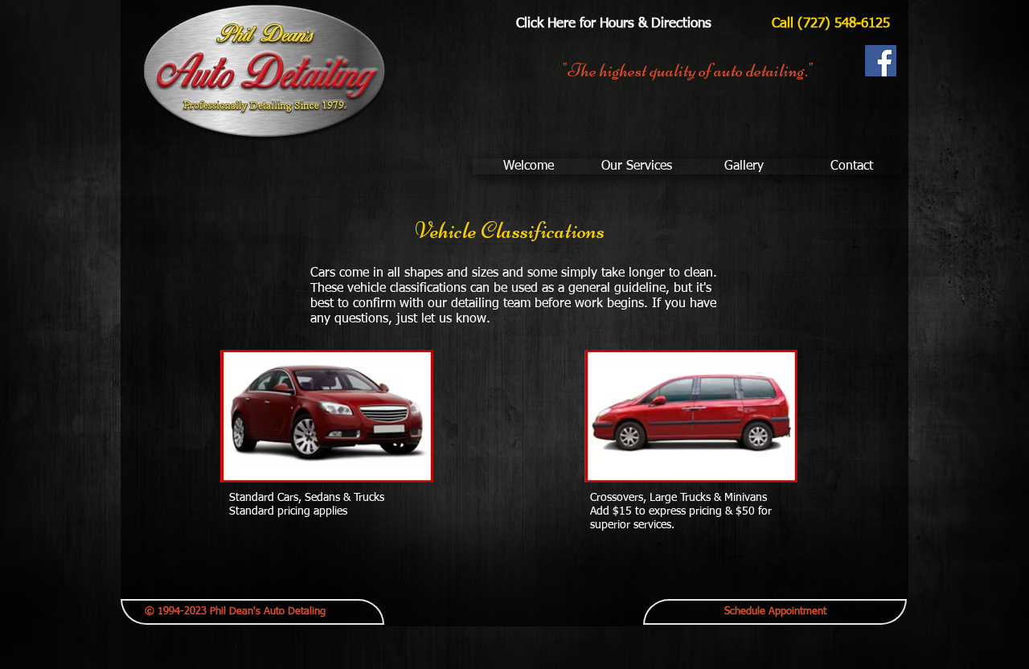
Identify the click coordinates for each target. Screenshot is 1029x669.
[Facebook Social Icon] (880, 60)
